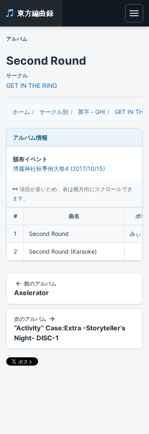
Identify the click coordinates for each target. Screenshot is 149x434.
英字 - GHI (91, 111)
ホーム (21, 111)
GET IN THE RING (31, 86)
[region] (74, 234)
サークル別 (53, 111)
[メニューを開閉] (134, 13)
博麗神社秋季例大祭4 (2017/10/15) (59, 168)
